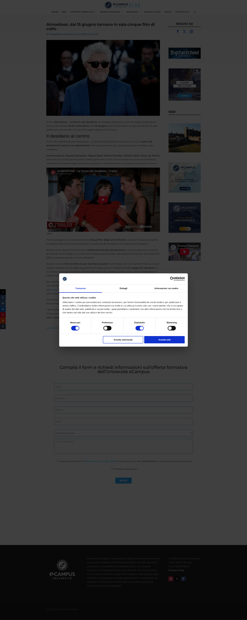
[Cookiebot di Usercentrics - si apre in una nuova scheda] (172, 279)
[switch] (107, 328)
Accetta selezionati (123, 339)
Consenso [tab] (80, 288)
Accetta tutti (164, 339)
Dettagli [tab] (124, 288)
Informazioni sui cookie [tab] (166, 288)
